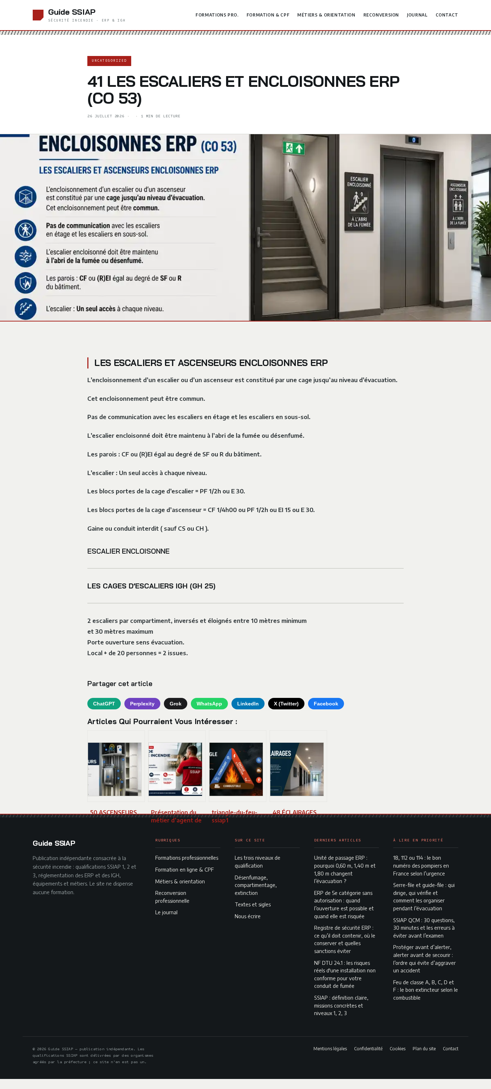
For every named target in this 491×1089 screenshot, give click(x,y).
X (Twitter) (286, 704)
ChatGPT (104, 704)
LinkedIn (248, 704)
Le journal (166, 912)
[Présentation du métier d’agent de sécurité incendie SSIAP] (177, 766)
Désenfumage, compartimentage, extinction (256, 885)
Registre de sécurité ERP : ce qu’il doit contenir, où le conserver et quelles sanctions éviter (344, 939)
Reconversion (381, 15)
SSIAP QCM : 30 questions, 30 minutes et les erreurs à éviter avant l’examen (424, 928)
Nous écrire (248, 916)
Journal (417, 15)
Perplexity (142, 704)
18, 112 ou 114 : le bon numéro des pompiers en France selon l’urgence (421, 865)
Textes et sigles (253, 904)
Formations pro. (217, 15)
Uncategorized (109, 60)
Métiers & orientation (326, 15)
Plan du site (424, 1048)
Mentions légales (330, 1048)
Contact (447, 15)
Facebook (326, 704)
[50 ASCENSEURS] (116, 766)
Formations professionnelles (186, 857)
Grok (176, 704)
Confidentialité (368, 1048)
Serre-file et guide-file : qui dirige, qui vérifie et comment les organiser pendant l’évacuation (424, 896)
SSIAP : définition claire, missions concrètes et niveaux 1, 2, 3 (341, 1005)
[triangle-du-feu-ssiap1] (237, 766)
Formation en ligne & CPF (184, 869)
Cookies (397, 1048)
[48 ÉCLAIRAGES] (298, 766)
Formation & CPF (268, 15)
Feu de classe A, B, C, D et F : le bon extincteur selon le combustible (425, 990)
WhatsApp (209, 704)
